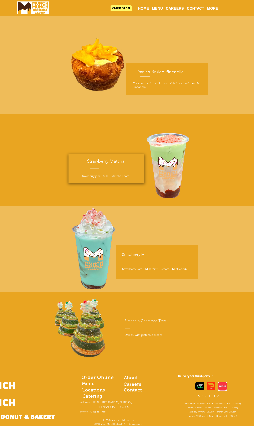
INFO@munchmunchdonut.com (118, 420)
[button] (213, 8)
